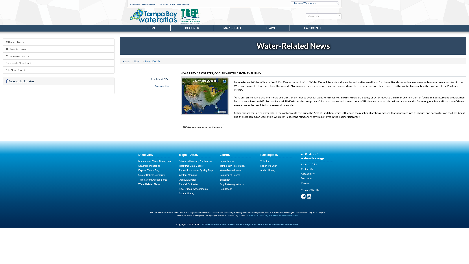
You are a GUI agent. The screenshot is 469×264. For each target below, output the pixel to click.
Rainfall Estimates (188, 184)
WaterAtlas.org (148, 4)
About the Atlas (309, 164)
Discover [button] (192, 28)
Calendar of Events (230, 175)
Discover (144, 155)
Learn (224, 155)
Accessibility (308, 174)
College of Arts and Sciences (257, 224)
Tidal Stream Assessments (152, 179)
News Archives (17, 49)
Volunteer (265, 161)
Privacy (305, 183)
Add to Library (267, 170)
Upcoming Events (18, 56)
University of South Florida (285, 224)
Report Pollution (268, 165)
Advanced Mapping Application (195, 161)
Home (151, 28)
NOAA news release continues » (202, 127)
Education (225, 179)
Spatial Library (186, 193)
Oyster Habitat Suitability (151, 175)
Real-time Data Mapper (191, 165)
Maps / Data (187, 155)
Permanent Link (162, 86)
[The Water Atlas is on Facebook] (303, 197)
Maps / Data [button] (232, 28)
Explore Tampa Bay (148, 170)
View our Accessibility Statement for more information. (273, 215)
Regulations (226, 189)
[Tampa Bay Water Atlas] (153, 15)
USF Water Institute (180, 4)
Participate (268, 155)
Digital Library (227, 161)
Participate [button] (313, 28)
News (137, 61)
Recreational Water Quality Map (155, 161)
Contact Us (307, 169)
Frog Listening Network (232, 184)
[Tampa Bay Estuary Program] (200, 16)
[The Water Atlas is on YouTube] (308, 197)
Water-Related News (149, 184)
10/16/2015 (159, 79)
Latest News (16, 42)
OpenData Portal (188, 179)
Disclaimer (306, 178)
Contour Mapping (188, 175)
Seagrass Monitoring (149, 165)
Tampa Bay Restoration (232, 165)
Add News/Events (16, 70)
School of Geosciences (231, 224)
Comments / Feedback (18, 63)
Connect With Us (310, 190)
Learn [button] (270, 28)
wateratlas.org (311, 158)
